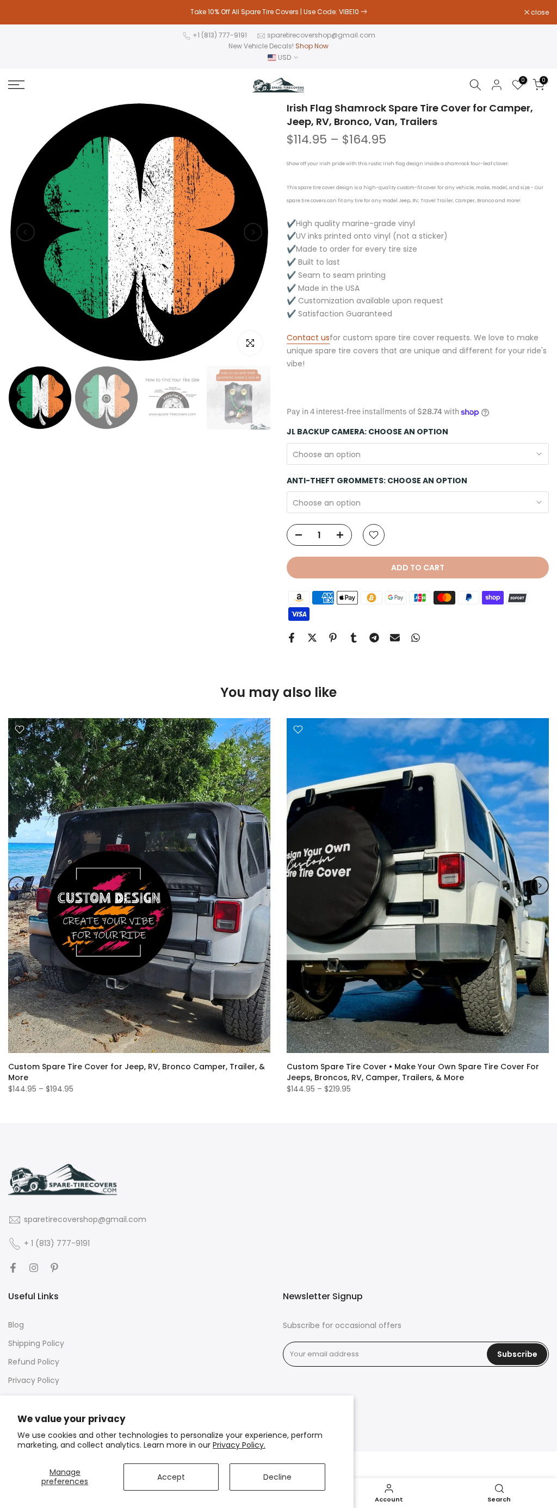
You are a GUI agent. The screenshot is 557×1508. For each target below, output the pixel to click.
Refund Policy (33, 1362)
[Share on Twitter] (312, 638)
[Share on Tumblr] (353, 638)
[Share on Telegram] (374, 638)
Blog (16, 1325)
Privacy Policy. (239, 1445)
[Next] (253, 232)
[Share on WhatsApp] (415, 638)
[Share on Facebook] (291, 638)
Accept (171, 1477)
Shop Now (312, 46)
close (23, 12)
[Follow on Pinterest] (54, 1267)
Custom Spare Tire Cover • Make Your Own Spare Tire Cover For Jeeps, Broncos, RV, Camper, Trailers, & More (413, 1072)
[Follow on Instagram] (34, 1267)
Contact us (308, 337)
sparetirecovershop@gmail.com (321, 35)
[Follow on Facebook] (13, 1267)
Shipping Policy (36, 1343)
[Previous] (25, 232)
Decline (277, 1477)
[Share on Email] (395, 638)
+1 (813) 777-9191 (220, 35)
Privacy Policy (33, 1380)
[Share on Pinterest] (333, 638)
